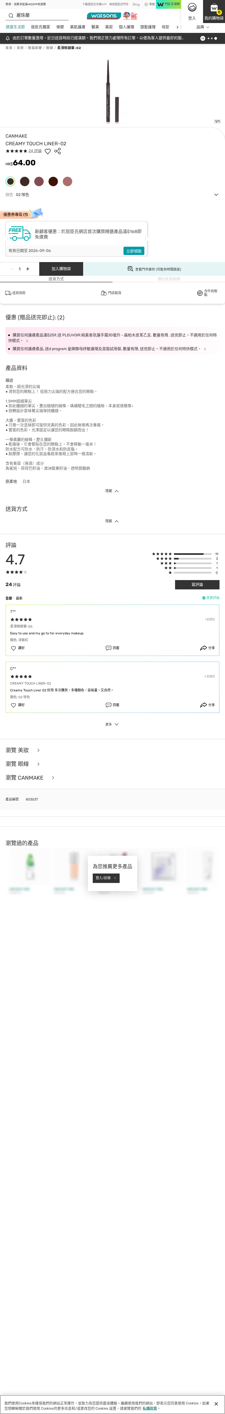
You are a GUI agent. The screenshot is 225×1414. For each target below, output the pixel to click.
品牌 (200, 27)
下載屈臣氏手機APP (94, 4)
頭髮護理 (148, 27)
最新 (19, 598)
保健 (60, 27)
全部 (8, 598)
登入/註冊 (103, 878)
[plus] (28, 269)
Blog (136, 4)
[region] (112, 1404)
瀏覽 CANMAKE (25, 777)
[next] (177, 27)
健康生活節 (15, 27)
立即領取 (134, 251)
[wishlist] (48, 151)
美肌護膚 (77, 27)
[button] (214, 11)
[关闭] (216, 1404)
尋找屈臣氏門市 (118, 4)
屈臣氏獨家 (40, 27)
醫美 (95, 27)
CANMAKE (16, 136)
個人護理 (126, 27)
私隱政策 (150, 1408)
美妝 (109, 27)
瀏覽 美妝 (17, 750)
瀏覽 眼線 (17, 764)
